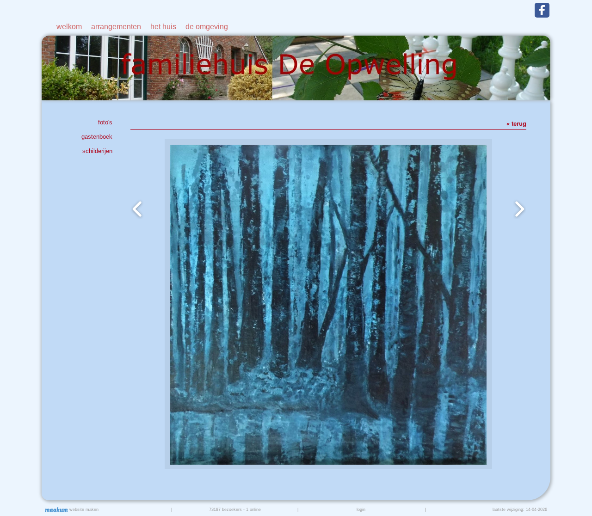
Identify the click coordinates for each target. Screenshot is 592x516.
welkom (69, 27)
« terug (516, 123)
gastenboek (96, 136)
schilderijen (97, 150)
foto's (105, 122)
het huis (163, 27)
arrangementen (116, 27)
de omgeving (206, 27)
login (361, 509)
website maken (83, 509)
